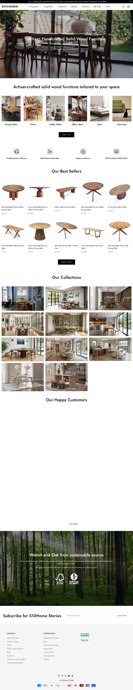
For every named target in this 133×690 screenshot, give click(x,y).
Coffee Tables (55, 124)
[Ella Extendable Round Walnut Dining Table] (13, 192)
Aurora (23, 375)
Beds (99, 124)
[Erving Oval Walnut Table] (119, 192)
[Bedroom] (99, 108)
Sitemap (46, 659)
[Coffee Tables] (55, 108)
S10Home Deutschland (15, 663)
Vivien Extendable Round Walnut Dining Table (37, 247)
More (108, 6)
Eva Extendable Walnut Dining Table (13, 247)
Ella (23, 348)
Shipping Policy (49, 656)
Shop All (66, 135)
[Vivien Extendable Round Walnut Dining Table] (40, 230)
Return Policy (48, 648)
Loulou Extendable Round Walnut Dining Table (37, 208)
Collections (62, 6)
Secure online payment (15, 648)
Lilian (110, 348)
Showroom (86, 6)
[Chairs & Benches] (33, 108)
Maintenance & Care (51, 638)
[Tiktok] (72, 676)
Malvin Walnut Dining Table (65, 207)
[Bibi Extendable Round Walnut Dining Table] (93, 192)
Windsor (66, 375)
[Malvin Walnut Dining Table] (66, 192)
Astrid (22, 323)
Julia (66, 323)
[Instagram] (65, 676)
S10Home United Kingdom (16, 659)
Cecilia (110, 323)
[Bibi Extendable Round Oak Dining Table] (119, 230)
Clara (66, 348)
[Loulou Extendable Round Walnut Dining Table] (40, 192)
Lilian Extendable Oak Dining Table (92, 247)
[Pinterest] (59, 676)
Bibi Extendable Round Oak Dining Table (118, 247)
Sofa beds (121, 124)
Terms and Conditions (51, 645)
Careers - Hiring (12, 641)
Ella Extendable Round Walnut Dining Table (13, 208)
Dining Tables (11, 124)
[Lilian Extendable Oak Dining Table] (93, 230)
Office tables (77, 124)
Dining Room (33, 6)
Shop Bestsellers (66, 47)
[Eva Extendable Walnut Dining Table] (13, 230)
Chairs (33, 124)
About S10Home (13, 638)
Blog (8, 652)
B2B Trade (97, 6)
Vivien (110, 297)
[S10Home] (10, 6)
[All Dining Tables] (11, 108)
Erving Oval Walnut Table (117, 207)
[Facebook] (62, 676)
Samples (74, 6)
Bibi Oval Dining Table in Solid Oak (66, 247)
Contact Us (11, 656)
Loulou (23, 297)
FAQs (9, 645)
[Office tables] (77, 108)
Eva (66, 297)
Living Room (48, 6)
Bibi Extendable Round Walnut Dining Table (92, 208)
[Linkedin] (69, 676)
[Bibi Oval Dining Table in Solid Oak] (66, 230)
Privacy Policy (49, 652)
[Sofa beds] (121, 108)
